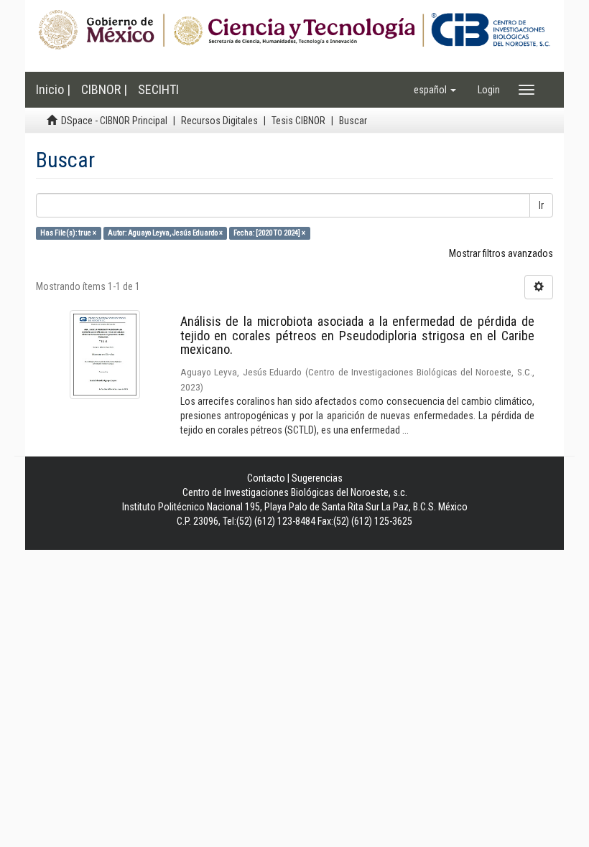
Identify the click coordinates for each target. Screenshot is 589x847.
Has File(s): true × (68, 233)
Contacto (266, 478)
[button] (435, 90)
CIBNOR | (104, 89)
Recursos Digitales (219, 120)
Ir (541, 205)
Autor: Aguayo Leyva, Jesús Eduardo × (165, 233)
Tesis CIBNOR (298, 120)
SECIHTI (158, 89)
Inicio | (53, 89)
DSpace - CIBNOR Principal (114, 120)
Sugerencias (317, 478)
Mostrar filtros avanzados (501, 253)
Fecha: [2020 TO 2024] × (269, 233)
